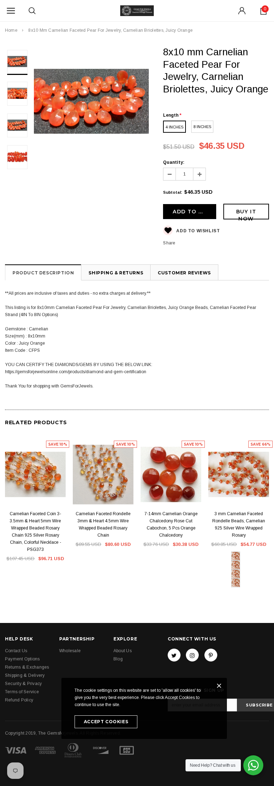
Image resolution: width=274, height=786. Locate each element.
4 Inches (174, 127)
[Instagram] (192, 655)
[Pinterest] (210, 655)
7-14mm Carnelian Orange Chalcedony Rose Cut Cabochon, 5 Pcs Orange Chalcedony (171, 524)
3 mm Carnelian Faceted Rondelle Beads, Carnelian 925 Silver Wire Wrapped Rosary (238, 524)
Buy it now (246, 213)
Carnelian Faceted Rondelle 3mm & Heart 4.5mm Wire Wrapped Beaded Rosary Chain (103, 524)
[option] (91, 104)
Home (11, 30)
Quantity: (173, 162)
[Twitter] (174, 655)
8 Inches (202, 127)
